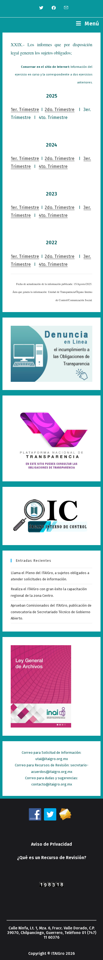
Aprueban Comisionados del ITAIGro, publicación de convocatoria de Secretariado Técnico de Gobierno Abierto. (51, 611)
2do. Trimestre (59, 109)
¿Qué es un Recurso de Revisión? (51, 857)
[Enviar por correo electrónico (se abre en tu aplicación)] (64, 7)
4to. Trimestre (53, 166)
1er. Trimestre (25, 109)
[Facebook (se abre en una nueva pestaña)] (54, 7)
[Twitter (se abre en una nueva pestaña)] (41, 7)
